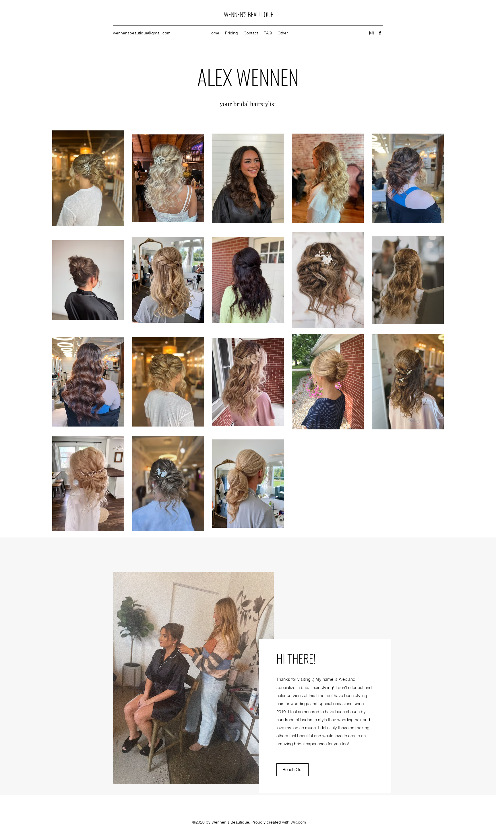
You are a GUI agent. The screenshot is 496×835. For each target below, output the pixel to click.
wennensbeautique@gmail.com (141, 33)
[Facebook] (380, 33)
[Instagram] (371, 33)
